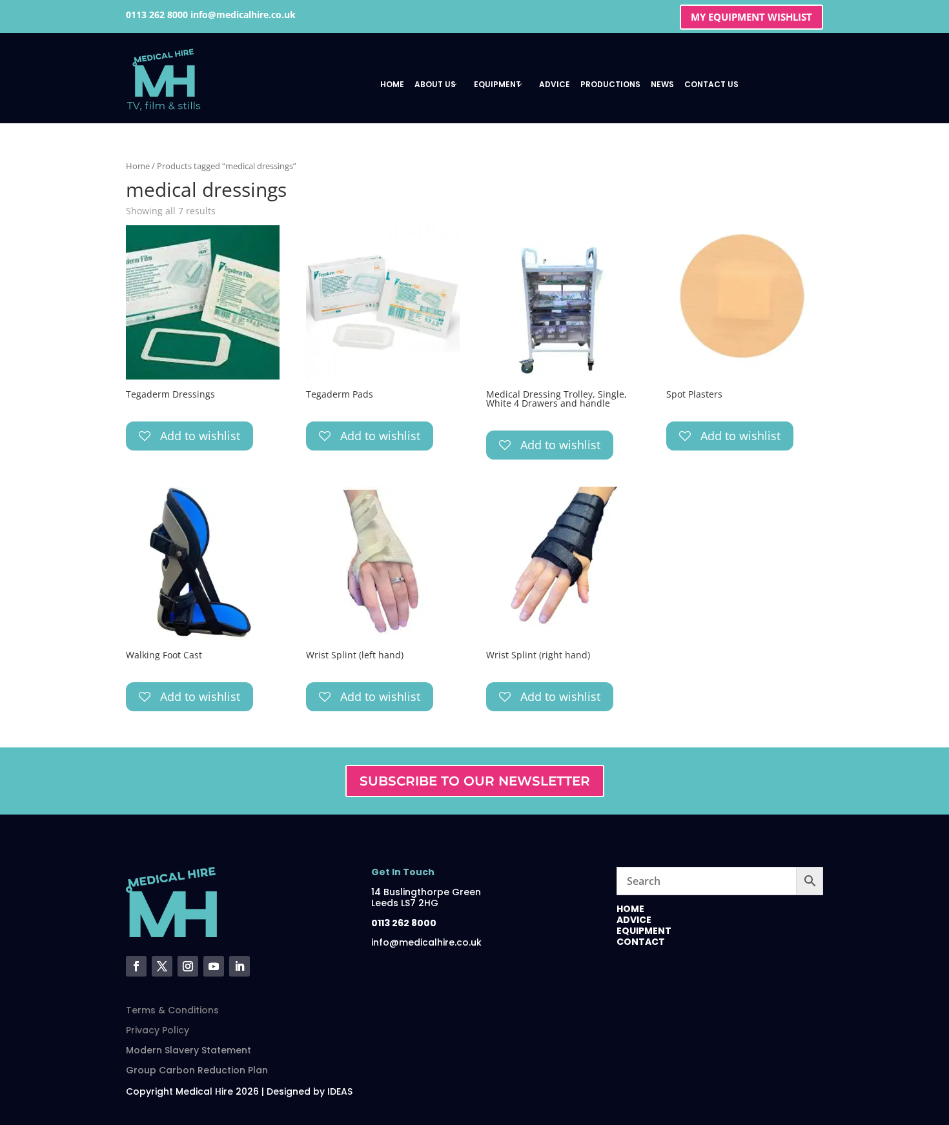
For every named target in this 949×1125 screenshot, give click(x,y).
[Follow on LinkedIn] (239, 966)
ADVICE (634, 919)
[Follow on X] (162, 966)
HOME (630, 908)
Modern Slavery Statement (188, 1050)
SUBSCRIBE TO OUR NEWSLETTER (475, 781)
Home (138, 166)
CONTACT (641, 941)
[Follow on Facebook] (136, 966)
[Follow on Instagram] (188, 966)
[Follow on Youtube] (213, 966)
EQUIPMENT (644, 930)
